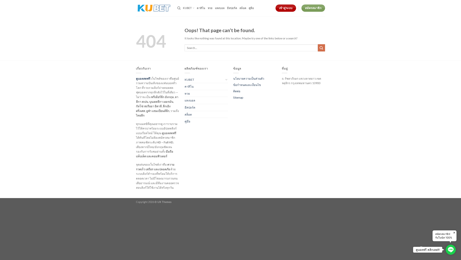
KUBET (187, 8)
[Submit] (321, 47)
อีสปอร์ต (232, 8)
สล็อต (243, 8)
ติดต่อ (236, 91)
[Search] (178, 8)
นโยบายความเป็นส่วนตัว (248, 78)
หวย (210, 8)
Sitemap (238, 97)
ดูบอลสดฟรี (143, 78)
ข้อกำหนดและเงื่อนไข (247, 84)
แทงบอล (220, 8)
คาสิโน (201, 8)
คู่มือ (251, 8)
